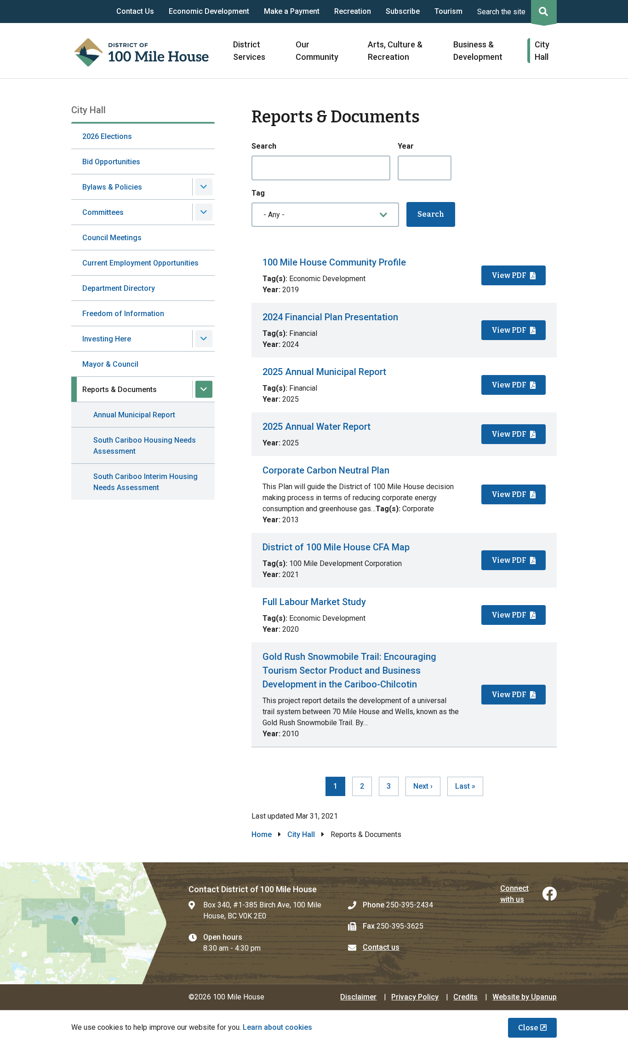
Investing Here (106, 339)
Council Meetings (112, 237)
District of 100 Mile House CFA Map (336, 547)
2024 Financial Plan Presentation (330, 317)
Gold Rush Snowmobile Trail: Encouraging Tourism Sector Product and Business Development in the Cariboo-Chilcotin (349, 670)
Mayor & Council (110, 364)
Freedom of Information (123, 313)
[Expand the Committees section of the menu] (203, 212)
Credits (465, 997)
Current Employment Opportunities (140, 263)
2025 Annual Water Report (317, 426)
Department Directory (118, 288)
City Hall (301, 834)
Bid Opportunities (111, 161)
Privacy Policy (415, 997)
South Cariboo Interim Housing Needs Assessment (145, 482)
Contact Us (135, 11)
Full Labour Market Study (314, 601)
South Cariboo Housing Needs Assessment (144, 446)
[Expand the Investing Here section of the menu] (203, 338)
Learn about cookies (277, 1027)
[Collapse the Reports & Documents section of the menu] (203, 389)
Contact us (381, 947)
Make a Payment (292, 11)
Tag (258, 193)
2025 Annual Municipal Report (324, 371)
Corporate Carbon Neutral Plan (326, 470)
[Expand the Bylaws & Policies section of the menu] (203, 187)
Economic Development (209, 11)
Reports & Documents (119, 389)
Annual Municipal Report (134, 414)
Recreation (352, 11)
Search (263, 146)
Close (528, 1027)
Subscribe (403, 11)
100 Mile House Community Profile (334, 262)
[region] (404, 497)
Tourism (448, 11)
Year (406, 146)
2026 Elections (107, 136)
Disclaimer (358, 997)
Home (261, 834)
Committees (103, 212)
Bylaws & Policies (112, 187)
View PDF (508, 275)
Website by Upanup (524, 997)
